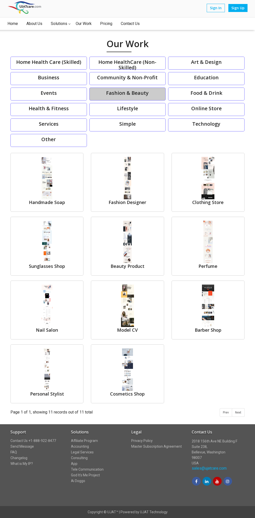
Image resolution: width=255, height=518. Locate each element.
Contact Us (130, 23)
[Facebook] (196, 482)
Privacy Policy (142, 441)
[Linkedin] (206, 482)
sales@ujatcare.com (209, 468)
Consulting (79, 458)
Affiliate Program (84, 441)
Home (12, 23)
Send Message (22, 446)
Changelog (18, 458)
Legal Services (82, 452)
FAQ (13, 452)
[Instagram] (227, 482)
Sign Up (238, 7)
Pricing (106, 23)
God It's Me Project (85, 475)
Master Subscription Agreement (156, 446)
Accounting (80, 446)
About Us (34, 23)
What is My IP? (21, 464)
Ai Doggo (78, 481)
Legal (136, 432)
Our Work (84, 23)
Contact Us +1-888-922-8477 (33, 441)
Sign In (216, 7)
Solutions (59, 23)
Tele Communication (87, 469)
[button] (203, 501)
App (74, 464)
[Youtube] (217, 482)
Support (18, 432)
